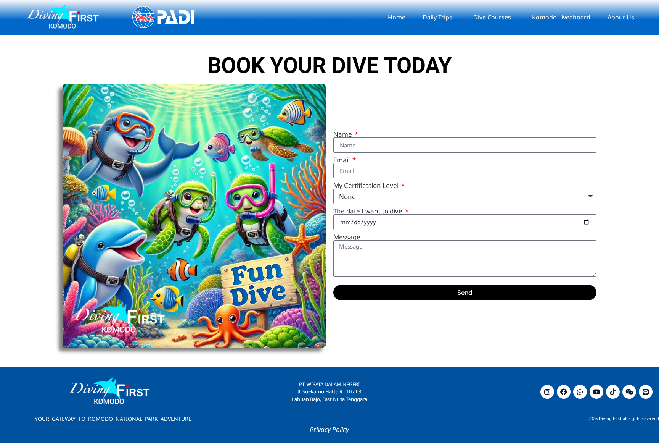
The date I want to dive (368, 211)
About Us (621, 17)
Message (346, 237)
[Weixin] (629, 392)
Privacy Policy (329, 429)
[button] (439, 17)
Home (396, 17)
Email (342, 160)
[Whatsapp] (580, 392)
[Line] (646, 392)
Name (343, 134)
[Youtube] (596, 392)
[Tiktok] (613, 392)
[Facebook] (564, 392)
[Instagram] (547, 392)
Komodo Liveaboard (561, 17)
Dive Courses (492, 17)
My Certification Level (366, 185)
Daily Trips (437, 17)
